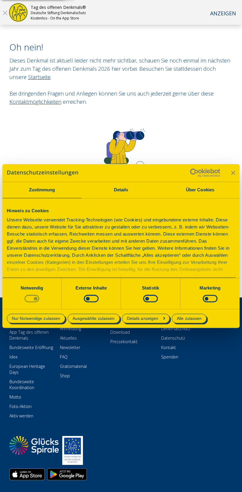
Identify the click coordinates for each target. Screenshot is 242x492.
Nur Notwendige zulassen (36, 318)
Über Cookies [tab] (200, 189)
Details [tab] (121, 189)
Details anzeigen (142, 318)
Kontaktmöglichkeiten (35, 101)
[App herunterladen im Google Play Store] (67, 474)
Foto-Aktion (20, 406)
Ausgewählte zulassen (94, 318)
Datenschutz (173, 338)
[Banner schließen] (233, 173)
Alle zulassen (189, 318)
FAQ (64, 357)
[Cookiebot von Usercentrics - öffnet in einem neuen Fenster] (194, 172)
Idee (13, 357)
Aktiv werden (21, 416)
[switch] (91, 298)
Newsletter (70, 347)
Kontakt (168, 347)
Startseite (39, 76)
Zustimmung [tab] (42, 189)
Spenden (169, 357)
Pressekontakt (124, 341)
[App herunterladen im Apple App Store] (27, 474)
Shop (65, 376)
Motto (15, 397)
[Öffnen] (5, 12)
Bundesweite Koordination (21, 384)
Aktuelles (68, 338)
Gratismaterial (73, 366)
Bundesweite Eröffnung (31, 347)
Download (120, 332)
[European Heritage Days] (72, 450)
